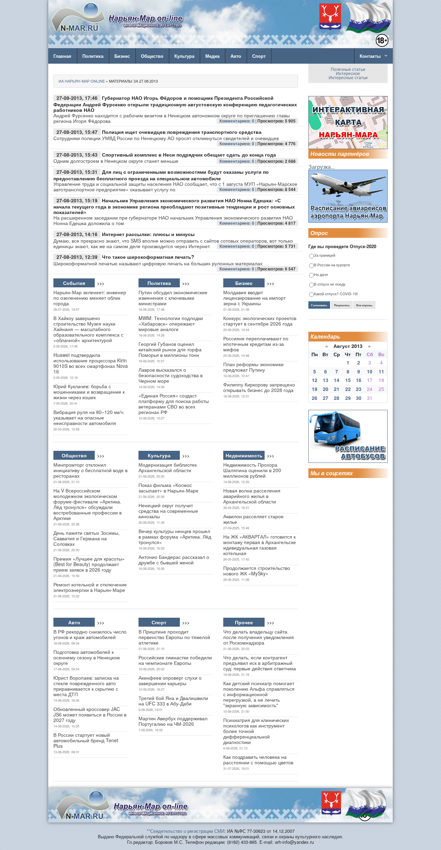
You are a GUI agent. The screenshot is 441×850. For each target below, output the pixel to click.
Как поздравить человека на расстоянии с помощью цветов (258, 759)
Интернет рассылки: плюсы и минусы (148, 234)
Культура (184, 56)
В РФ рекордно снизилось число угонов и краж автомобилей (89, 634)
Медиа (212, 56)
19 (314, 388)
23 (358, 388)
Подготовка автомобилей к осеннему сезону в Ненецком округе (86, 657)
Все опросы (364, 305)
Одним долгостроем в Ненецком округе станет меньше (115, 160)
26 (314, 397)
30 (358, 397)
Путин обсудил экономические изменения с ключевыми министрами (173, 298)
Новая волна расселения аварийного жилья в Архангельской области (251, 496)
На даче (321, 275)
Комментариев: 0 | (238, 121)
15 (348, 379)
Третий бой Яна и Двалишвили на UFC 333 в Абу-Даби (173, 700)
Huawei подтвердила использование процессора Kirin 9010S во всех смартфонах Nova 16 (90, 363)
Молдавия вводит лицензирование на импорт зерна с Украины (254, 298)
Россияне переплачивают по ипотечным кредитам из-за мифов (255, 344)
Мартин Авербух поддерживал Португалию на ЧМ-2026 (173, 721)
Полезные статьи (348, 69)
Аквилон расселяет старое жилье (253, 519)
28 (336, 397)
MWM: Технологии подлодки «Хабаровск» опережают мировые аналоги (171, 323)
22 (348, 388)
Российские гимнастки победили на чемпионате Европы (175, 660)
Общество (152, 56)
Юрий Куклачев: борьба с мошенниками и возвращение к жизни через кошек (89, 392)
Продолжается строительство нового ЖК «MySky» (256, 570)
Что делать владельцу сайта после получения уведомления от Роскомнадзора (258, 637)
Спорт (259, 56)
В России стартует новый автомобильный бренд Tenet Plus (85, 740)
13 (325, 379)
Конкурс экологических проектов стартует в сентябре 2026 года (259, 321)
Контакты (370, 56)
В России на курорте (332, 265)
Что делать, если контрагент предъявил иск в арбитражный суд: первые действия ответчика (259, 663)
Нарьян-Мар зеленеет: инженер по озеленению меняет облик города (89, 298)
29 (348, 397)
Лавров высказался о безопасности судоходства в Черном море (171, 375)
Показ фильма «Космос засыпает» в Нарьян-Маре (168, 487)
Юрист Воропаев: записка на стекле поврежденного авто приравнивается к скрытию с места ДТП (86, 686)
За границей (324, 255)
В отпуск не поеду (330, 284)
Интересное (348, 73)
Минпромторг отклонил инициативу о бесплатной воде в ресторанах (90, 470)
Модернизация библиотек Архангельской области (168, 467)
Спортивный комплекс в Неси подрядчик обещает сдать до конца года (189, 154)
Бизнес (122, 56)
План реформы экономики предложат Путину (253, 367)
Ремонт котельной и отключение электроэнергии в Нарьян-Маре (90, 587)
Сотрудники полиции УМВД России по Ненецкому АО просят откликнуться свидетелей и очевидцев (166, 138)
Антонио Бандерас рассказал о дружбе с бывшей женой (174, 559)
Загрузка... (321, 167)
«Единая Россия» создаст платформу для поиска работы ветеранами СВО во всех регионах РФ (174, 403)
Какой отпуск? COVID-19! (336, 294)
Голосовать (319, 305)
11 (381, 371)
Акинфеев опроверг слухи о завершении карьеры (170, 680)
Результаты (342, 305)
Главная (62, 56)
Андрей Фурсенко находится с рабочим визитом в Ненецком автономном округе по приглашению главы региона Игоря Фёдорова (171, 118)
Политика (92, 56)
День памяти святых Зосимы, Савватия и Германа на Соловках (86, 538)
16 (358, 379)
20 (325, 388)
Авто (235, 56)
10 (369, 371)
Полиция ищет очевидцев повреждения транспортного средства (181, 131)
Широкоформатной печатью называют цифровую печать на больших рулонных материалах (158, 263)
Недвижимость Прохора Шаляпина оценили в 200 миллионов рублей (252, 470)
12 (314, 379)
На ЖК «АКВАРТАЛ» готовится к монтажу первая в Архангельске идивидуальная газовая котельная (259, 544)
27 (325, 397)
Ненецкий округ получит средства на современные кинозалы (168, 511)
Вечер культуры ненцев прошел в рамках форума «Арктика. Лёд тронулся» (175, 536)
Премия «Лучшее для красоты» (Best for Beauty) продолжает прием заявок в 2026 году (89, 564)
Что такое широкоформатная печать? (148, 256)
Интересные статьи (348, 77)
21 (336, 388)
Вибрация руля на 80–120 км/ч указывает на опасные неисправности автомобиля (88, 417)
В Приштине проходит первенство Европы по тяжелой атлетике (174, 637)
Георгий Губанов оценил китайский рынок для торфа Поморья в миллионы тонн (170, 349)
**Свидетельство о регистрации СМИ (185, 831)
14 (336, 379)
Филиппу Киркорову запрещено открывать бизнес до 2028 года (259, 387)
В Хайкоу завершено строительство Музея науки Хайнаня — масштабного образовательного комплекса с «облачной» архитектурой (88, 329)
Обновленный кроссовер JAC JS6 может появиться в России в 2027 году (89, 714)
